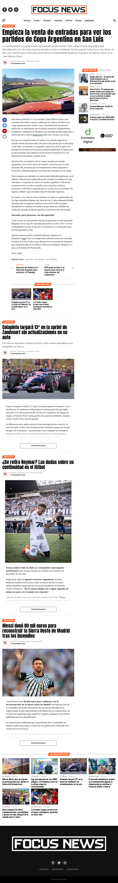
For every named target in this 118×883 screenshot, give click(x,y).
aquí (24, 238)
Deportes (68, 20)
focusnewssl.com (18, 63)
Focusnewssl (51, 259)
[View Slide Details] (88, 136)
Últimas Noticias (72, 869)
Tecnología (58, 20)
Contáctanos (44, 869)
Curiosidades (89, 20)
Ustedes (37, 20)
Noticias (27, 20)
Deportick (37, 134)
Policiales (47, 20)
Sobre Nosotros (57, 869)
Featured (29, 259)
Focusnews (39, 259)
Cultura (78, 20)
